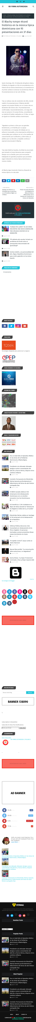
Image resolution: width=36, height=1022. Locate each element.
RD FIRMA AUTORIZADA (18, 6)
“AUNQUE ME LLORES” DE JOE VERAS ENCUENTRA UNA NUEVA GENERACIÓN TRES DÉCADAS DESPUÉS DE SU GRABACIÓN (21, 230)
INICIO (11, 1014)
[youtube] (25, 326)
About (17, 1014)
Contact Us (24, 1014)
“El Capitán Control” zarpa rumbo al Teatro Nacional (21, 542)
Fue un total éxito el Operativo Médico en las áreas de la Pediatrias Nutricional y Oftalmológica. (21, 458)
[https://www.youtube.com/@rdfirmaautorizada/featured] (31, 326)
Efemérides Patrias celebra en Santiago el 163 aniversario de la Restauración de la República (22, 517)
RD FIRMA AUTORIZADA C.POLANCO (12, 36)
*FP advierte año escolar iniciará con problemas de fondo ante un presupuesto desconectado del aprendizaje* (21, 243)
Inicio (4, 15)
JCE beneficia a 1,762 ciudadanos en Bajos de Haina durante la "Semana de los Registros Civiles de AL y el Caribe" (22, 507)
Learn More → (15, 842)
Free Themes (18, 1017)
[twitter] (24, 1)
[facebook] (17, 1)
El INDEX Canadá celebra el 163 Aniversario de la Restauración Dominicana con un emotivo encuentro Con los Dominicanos (20, 495)
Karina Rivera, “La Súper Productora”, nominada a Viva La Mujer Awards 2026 (22, 559)
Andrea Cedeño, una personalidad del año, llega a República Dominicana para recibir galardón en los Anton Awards (22, 255)
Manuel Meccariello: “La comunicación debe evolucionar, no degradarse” (22, 550)
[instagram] (20, 1)
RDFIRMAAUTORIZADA (18, 1019)
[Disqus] (18, 652)
